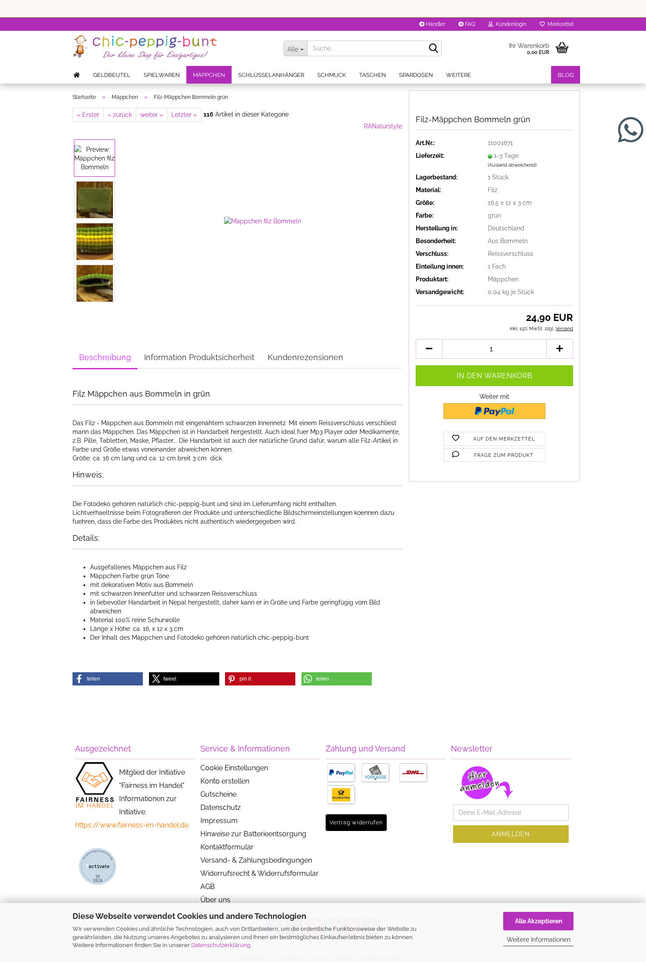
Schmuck (331, 75)
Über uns (215, 900)
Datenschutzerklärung (220, 945)
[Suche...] (433, 49)
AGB (207, 886)
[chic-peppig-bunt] (171, 48)
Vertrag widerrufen (356, 823)
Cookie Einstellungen (234, 768)
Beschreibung (105, 357)
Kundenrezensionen (305, 357)
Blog (565, 75)
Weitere (458, 75)
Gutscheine (218, 794)
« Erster (88, 114)
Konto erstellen (224, 781)
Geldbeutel (112, 75)
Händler (435, 24)
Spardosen (416, 75)
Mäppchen (209, 75)
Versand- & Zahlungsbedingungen (256, 860)
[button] (429, 349)
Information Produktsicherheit (199, 357)
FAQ (469, 24)
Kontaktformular (227, 847)
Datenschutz (220, 807)
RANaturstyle (383, 126)
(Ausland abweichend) (512, 165)
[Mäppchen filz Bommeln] (262, 220)
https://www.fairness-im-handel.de (132, 825)
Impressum (219, 820)
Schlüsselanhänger (271, 75)
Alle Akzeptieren (538, 921)
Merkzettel (559, 24)
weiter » (151, 114)
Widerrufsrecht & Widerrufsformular (259, 873)
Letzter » (184, 114)
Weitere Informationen (538, 939)
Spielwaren (162, 75)
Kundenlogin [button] (509, 24)
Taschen (372, 75)
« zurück (120, 114)
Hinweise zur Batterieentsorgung (253, 834)
